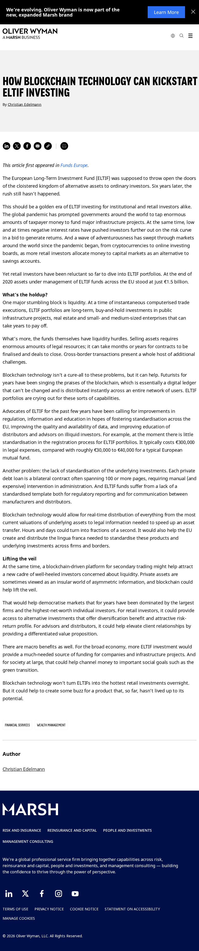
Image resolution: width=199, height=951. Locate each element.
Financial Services (17, 725)
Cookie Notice (84, 908)
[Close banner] (193, 12)
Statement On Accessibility (132, 908)
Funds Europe (74, 165)
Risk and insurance (22, 830)
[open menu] (190, 35)
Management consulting (28, 841)
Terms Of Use (15, 908)
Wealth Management (51, 725)
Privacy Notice (49, 908)
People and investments (127, 830)
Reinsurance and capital (72, 830)
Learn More (166, 12)
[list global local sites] (172, 35)
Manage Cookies (19, 918)
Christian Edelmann (24, 104)
